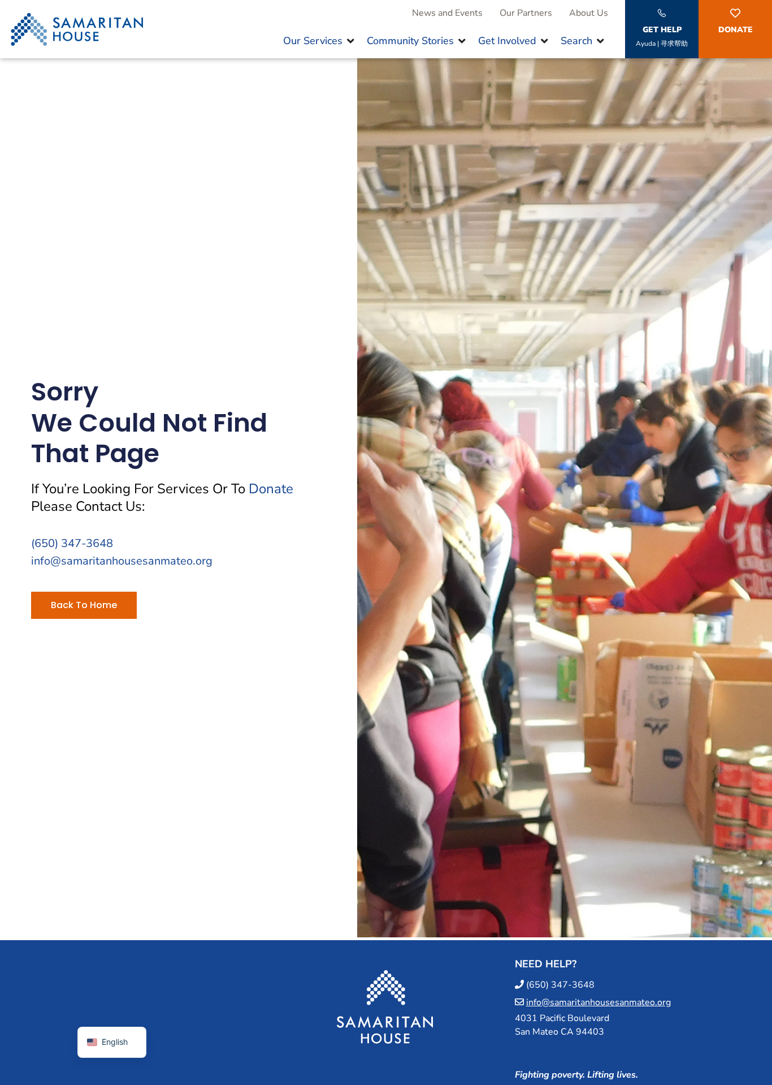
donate (271, 489)
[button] (319, 41)
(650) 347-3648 (72, 543)
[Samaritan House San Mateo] (385, 1054)
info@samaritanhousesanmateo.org (121, 561)
